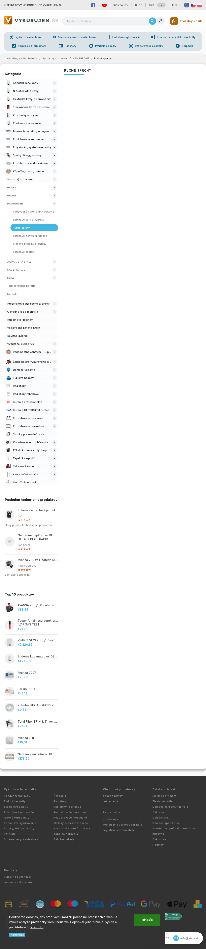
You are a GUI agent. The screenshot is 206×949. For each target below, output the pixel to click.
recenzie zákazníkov (18, 882)
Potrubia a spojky (102, 45)
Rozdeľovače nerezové (70, 812)
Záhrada (158, 812)
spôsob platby (113, 795)
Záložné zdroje (64, 839)
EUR (174, 5)
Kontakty (121, 5)
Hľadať (152, 21)
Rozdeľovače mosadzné (70, 817)
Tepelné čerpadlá (66, 833)
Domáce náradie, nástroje (170, 806)
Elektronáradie (162, 801)
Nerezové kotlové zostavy (72, 828)
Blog (139, 5)
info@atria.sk (186, 938)
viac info (37, 927)
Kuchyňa (158, 833)
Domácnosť (160, 817)
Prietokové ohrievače (19, 812)
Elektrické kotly (15, 801)
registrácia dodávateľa (119, 830)
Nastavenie (17, 934)
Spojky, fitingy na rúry (19, 828)
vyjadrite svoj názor (18, 876)
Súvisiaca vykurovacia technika (74, 37)
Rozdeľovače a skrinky (146, 45)
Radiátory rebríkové (67, 806)
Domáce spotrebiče (166, 823)
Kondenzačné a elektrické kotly (172, 37)
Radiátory (67, 45)
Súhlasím (147, 920)
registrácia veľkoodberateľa (123, 824)
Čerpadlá (184, 45)
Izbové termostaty (16, 817)
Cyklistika (159, 839)
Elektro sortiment (164, 795)
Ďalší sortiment (163, 789)
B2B (151, 5)
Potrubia (10, 833)
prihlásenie (110, 819)
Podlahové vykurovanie (122, 37)
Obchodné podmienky (119, 789)
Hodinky (158, 844)
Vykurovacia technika (25, 37)
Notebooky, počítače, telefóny (173, 828)
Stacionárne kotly (16, 806)
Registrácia (112, 812)
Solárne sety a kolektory (21, 839)
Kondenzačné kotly (17, 795)
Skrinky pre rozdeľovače (71, 823)
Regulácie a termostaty (28, 45)
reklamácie (110, 801)
